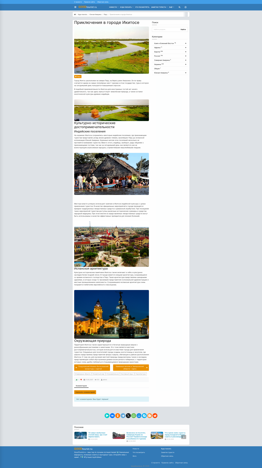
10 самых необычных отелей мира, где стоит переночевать (97, 435)
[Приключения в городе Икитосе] (111, 50)
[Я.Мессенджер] (107, 415)
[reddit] (154, 415)
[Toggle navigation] (185, 7)
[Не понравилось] (81, 379)
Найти (183, 29)
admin (105, 379)
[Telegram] (123, 415)
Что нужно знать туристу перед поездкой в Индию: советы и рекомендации (175, 435)
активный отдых (127, 374)
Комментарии (81, 386)
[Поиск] (179, 7)
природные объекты (83, 374)
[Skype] (144, 415)
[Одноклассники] (117, 415)
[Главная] (75, 14)
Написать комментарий (85, 392)
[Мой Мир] (139, 415)
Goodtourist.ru (136, 466)
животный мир (99, 374)
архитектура (141, 374)
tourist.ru (87, 7)
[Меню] (75, 7)
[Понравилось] (76, 379)
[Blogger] (149, 415)
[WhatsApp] (133, 415)
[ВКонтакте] (112, 415)
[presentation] (78, 437)
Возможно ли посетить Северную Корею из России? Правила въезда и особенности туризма (136, 436)
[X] (128, 415)
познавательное (113, 374)
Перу (79, 76)
